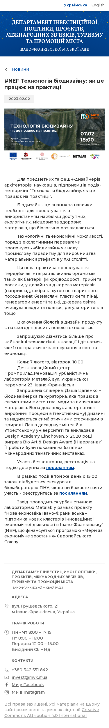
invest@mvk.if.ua (29, 677)
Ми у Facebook (28, 684)
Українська (75, 5)
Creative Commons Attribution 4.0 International (51, 712)
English (98, 5)
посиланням (60, 467)
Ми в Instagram (28, 692)
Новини (20, 69)
